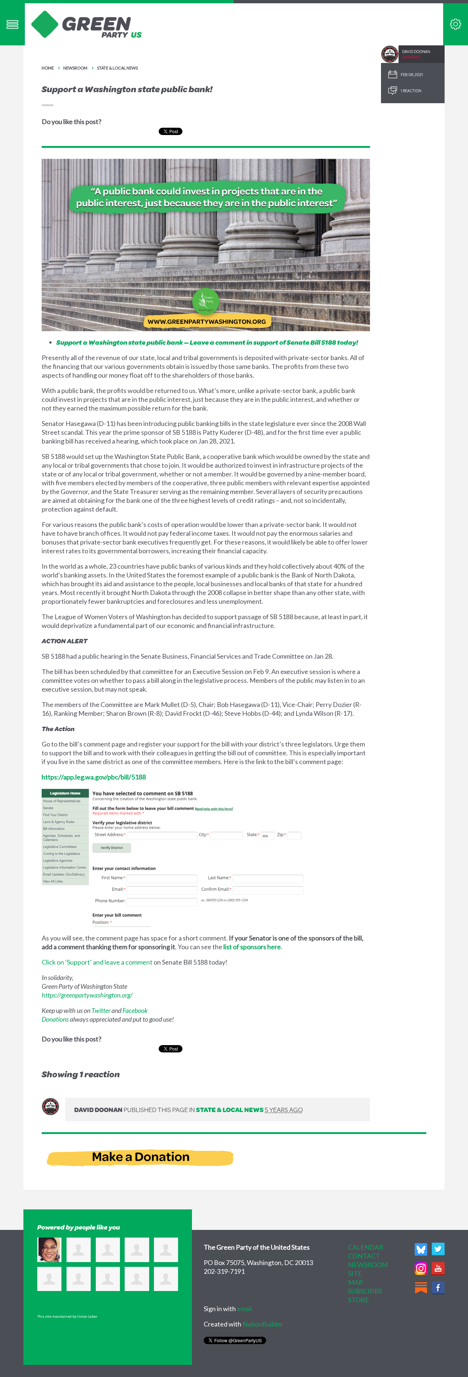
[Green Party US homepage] (86, 23)
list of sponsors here (252, 947)
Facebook (135, 1010)
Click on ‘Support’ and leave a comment (97, 962)
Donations (55, 1019)
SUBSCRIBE (365, 1291)
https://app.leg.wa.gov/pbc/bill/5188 (94, 777)
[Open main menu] (12, 24)
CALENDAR (366, 1247)
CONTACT (364, 1256)
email (244, 1309)
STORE (358, 1300)
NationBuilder (262, 1324)
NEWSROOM (368, 1265)
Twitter (100, 1010)
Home (48, 68)
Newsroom (75, 68)
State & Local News (117, 68)
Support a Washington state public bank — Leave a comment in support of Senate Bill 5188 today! (207, 342)
